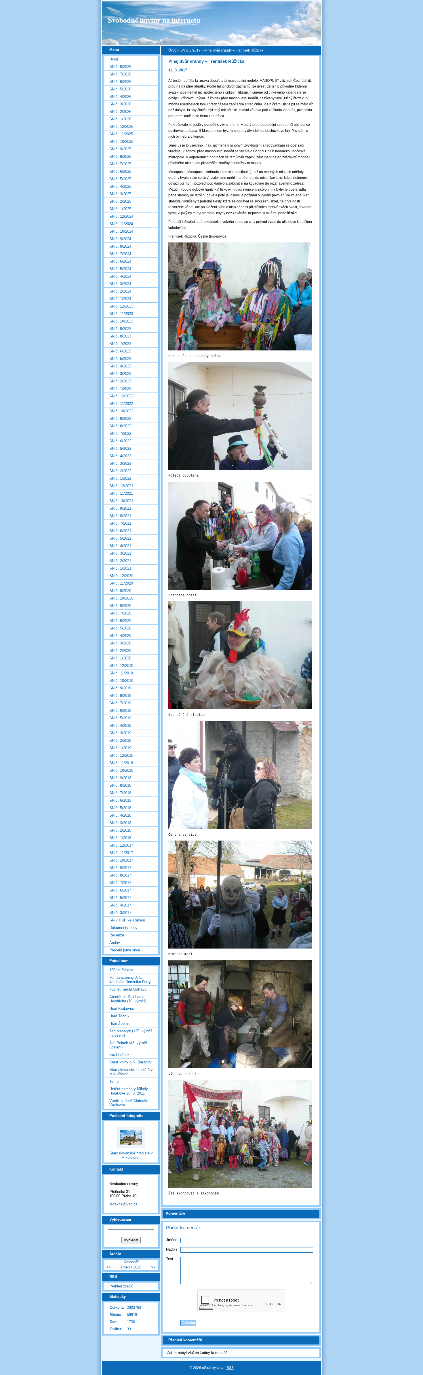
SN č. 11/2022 (121, 403)
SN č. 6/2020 (120, 621)
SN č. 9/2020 (120, 606)
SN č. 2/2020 (120, 650)
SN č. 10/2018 (121, 770)
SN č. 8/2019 (120, 695)
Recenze (116, 935)
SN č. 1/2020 (120, 658)
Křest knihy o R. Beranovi (130, 1062)
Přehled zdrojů (121, 1286)
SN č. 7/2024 (120, 254)
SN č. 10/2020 (121, 598)
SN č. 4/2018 (120, 815)
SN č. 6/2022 (120, 441)
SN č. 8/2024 (120, 246)
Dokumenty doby (123, 927)
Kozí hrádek (119, 1054)
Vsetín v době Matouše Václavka (128, 1103)
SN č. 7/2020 (120, 613)
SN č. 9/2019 (120, 688)
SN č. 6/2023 (120, 351)
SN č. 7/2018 (120, 793)
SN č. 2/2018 (120, 830)
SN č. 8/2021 (120, 516)
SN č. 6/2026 (120, 81)
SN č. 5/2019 (120, 718)
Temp (114, 1081)
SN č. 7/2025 (120, 164)
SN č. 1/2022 (120, 478)
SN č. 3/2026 (120, 104)
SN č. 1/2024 (120, 299)
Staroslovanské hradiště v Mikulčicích (131, 1071)
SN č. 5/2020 (120, 628)
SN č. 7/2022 (120, 433)
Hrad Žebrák (119, 1023)
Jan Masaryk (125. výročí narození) (130, 1033)
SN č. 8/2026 (120, 67)
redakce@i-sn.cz (123, 1204)
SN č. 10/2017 (121, 860)
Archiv (114, 942)
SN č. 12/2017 (121, 845)
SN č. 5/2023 (120, 358)
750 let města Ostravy (127, 989)
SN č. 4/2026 (120, 96)
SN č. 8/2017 (120, 875)
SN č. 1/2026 (120, 119)
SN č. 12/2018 (121, 755)
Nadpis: (172, 1249)
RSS (230, 1368)
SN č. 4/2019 (120, 725)
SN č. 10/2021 (121, 501)
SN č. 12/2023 (121, 306)
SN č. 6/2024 (120, 261)
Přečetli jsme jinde (124, 950)
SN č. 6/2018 (120, 800)
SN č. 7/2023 (120, 344)
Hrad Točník (119, 1016)
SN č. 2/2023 (120, 381)
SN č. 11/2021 (121, 493)
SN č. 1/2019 (120, 748)
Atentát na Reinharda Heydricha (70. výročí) (127, 999)
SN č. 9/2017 (120, 868)
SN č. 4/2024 (120, 276)
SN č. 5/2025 (120, 179)
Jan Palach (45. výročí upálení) (128, 1045)
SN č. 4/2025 (120, 186)
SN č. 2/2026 (120, 111)
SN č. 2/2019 (120, 740)
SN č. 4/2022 (120, 456)
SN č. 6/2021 (120, 531)
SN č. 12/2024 (121, 216)
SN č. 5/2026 (120, 89)
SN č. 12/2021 (121, 486)
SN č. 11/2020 (121, 583)
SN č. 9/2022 (120, 418)
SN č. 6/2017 (120, 890)
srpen (125, 1267)
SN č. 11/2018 (121, 763)
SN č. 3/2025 (120, 194)
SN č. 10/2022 (121, 411)
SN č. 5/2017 (120, 898)
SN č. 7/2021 (120, 523)
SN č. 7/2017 (120, 883)
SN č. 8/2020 (120, 591)
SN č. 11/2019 (121, 673)
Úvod (172, 50)
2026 (137, 1267)
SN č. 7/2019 (120, 703)
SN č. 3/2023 (120, 373)
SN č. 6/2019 (120, 710)
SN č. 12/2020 (121, 576)
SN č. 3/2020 (120, 643)
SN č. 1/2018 (120, 838)
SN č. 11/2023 (121, 314)
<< (108, 1267)
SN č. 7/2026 (120, 74)
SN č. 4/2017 (120, 905)
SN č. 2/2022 (120, 471)
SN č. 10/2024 (121, 231)
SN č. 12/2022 (121, 396)
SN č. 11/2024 (121, 224)
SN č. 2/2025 (120, 201)
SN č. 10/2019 (121, 680)
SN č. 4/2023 (120, 366)
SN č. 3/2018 (120, 823)
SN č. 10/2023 (121, 321)
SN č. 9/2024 (120, 239)
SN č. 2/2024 (120, 291)
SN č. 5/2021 (120, 538)
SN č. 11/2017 (121, 853)
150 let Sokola (121, 970)
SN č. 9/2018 (120, 778)
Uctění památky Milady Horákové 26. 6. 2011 (128, 1091)
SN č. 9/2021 (120, 508)
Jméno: (172, 1240)
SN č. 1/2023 (120, 388)
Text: (170, 1259)
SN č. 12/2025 (121, 126)
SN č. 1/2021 (120, 568)
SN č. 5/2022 (120, 448)
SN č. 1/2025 (120, 209)
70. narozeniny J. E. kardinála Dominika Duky (130, 979)
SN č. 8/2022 (120, 426)
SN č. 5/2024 (120, 269)
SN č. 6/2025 (120, 171)
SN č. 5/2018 (120, 808)
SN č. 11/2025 (121, 134)
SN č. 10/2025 (121, 141)
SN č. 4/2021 (120, 546)
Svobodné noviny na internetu (154, 19)
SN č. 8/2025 (120, 156)
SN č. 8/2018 (120, 785)
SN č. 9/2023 (120, 329)
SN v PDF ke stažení (127, 920)
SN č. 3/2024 (120, 284)
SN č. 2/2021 (120, 561)
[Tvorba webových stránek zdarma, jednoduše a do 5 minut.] (223, 1368)
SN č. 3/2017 (190, 50)
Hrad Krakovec (121, 1008)
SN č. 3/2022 (120, 463)
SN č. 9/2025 (120, 149)
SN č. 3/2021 (120, 553)
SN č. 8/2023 (120, 336)
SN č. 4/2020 (120, 636)
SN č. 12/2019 (121, 665)
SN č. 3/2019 (120, 733)
